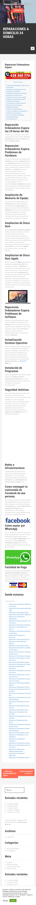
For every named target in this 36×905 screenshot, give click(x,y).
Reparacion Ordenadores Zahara (19, 757)
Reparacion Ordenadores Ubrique (19, 743)
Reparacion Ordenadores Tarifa (19, 733)
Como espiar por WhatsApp (15, 115)
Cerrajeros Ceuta (12, 806)
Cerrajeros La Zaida (13, 812)
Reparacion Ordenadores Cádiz (19, 645)
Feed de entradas (12, 864)
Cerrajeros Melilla (12, 804)
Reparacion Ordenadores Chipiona (19, 656)
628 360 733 (18, 10)
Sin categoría (11, 851)
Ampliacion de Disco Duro (14, 95)
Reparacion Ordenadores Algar (18, 612)
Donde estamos (11, 119)
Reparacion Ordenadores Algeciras (20, 614)
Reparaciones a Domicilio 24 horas (16, 33)
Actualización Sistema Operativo (16, 103)
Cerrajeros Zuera (12, 808)
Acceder (9, 862)
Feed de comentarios (13, 866)
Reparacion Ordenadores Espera (19, 662)
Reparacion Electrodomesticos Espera (9, 773)
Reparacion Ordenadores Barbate (19, 625)
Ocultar (20, 82)
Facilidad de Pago (12, 117)
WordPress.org (11, 868)
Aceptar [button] (13, 900)
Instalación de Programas (14, 105)
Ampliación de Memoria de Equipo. (16, 93)
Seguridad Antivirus (12, 107)
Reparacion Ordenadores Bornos (19, 639)
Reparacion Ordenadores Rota (18, 710)
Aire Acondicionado (13, 848)
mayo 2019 (10, 837)
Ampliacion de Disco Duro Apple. (16, 97)
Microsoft (23, 361)
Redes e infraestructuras (14, 109)
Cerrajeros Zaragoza (13, 810)
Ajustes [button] (5, 900)
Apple (20, 262)
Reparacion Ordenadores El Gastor (20, 664)
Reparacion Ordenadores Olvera (19, 687)
